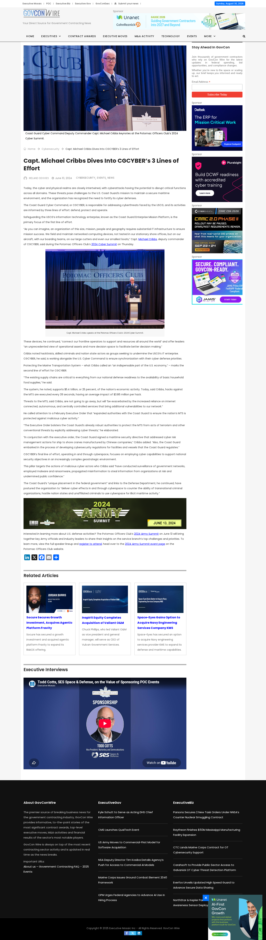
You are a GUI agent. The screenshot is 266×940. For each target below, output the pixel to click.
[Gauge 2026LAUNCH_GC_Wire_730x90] (179, 21)
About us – (31, 866)
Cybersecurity (50, 149)
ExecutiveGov (109, 802)
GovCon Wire (171, 928)
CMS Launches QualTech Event (118, 830)
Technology (170, 36)
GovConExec (103, 3)
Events (192, 36)
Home (30, 36)
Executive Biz (63, 3)
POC (48, 3)
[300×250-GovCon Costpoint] (217, 128)
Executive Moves (115, 36)
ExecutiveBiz (183, 802)
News (110, 178)
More (208, 36)
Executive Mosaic (32, 3)
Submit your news (128, 3)
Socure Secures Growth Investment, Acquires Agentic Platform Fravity (49, 622)
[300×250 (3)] (217, 179)
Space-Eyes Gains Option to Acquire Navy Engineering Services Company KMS (158, 622)
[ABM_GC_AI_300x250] (234, 917)
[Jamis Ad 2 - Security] (217, 282)
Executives (49, 36)
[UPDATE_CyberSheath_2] (217, 230)
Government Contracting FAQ (59, 866)
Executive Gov (83, 3)
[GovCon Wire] (42, 14)
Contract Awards (82, 36)
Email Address (201, 82)
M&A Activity (144, 36)
